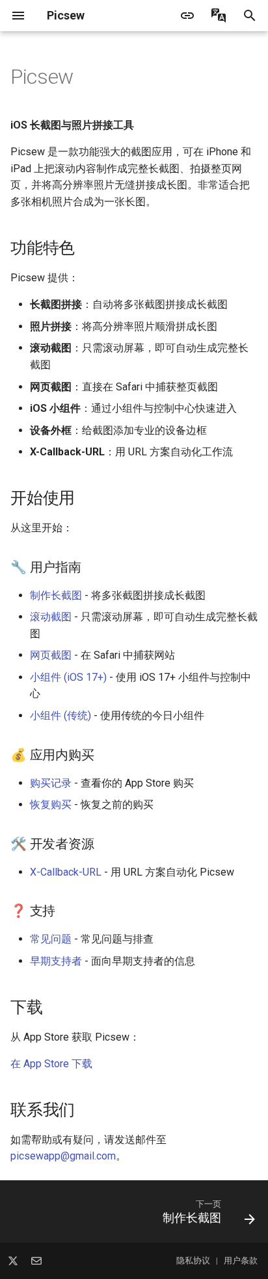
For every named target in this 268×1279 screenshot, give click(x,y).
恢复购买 (51, 804)
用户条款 (241, 1261)
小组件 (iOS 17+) (68, 677)
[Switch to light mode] (187, 16)
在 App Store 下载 (51, 1063)
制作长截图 (56, 595)
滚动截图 (51, 617)
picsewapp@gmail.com (63, 1156)
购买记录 (51, 783)
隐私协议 (193, 1261)
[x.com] (13, 1260)
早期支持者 (56, 961)
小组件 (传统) (60, 715)
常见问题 (51, 939)
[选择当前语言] (219, 16)
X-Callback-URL (65, 872)
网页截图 (51, 655)
